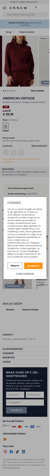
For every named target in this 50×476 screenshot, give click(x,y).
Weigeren (15, 266)
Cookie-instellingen (25, 273)
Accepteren (33, 266)
